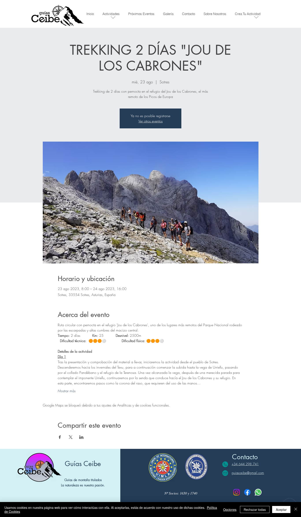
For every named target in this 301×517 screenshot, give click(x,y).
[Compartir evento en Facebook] (60, 437)
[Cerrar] (295, 509)
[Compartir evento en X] (71, 437)
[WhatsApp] (258, 492)
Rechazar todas (255, 509)
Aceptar (281, 509)
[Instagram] (236, 492)
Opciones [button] (229, 509)
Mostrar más (67, 390)
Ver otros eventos (150, 121)
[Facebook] (247, 492)
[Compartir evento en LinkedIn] (81, 437)
